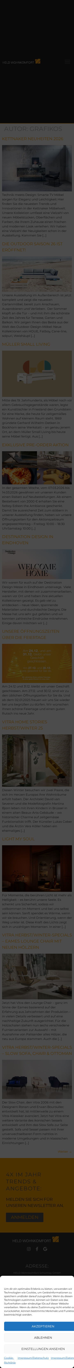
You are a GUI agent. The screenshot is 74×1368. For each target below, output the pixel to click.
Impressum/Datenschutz (33, 1357)
